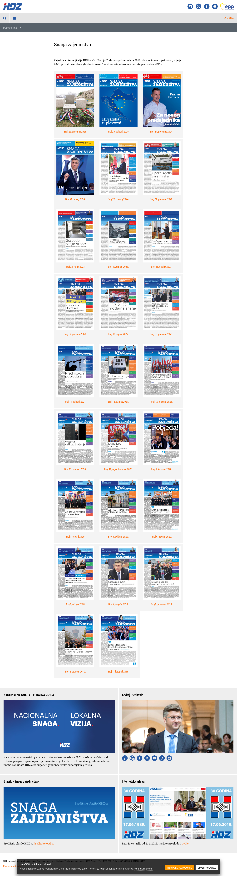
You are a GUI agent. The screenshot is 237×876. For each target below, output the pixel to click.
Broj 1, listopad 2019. (118, 671)
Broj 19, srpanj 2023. (118, 266)
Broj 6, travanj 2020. (162, 536)
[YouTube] (215, 6)
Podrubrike (10, 27)
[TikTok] (162, 758)
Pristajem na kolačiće (179, 867)
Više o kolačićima (143, 868)
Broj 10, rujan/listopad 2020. (118, 469)
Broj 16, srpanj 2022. (118, 334)
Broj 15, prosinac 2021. (161, 334)
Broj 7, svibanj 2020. (118, 536)
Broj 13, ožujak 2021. (118, 401)
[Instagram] (190, 6)
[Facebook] (207, 6)
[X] (198, 6)
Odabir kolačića (207, 867)
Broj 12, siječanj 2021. (161, 401)
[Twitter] (147, 758)
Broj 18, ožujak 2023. (161, 266)
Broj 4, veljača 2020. (118, 604)
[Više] (125, 758)
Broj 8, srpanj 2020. (75, 536)
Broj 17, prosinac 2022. (75, 334)
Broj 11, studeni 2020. (75, 469)
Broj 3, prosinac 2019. (162, 604)
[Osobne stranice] (132, 758)
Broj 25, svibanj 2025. (118, 131)
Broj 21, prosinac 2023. (161, 199)
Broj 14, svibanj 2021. (75, 401)
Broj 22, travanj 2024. (118, 199)
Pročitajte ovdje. (44, 843)
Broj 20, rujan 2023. (75, 266)
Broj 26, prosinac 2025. (75, 131)
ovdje (185, 843)
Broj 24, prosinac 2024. (161, 131)
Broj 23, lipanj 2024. (75, 199)
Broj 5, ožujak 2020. (75, 604)
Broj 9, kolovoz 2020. (161, 469)
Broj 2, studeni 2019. (75, 671)
